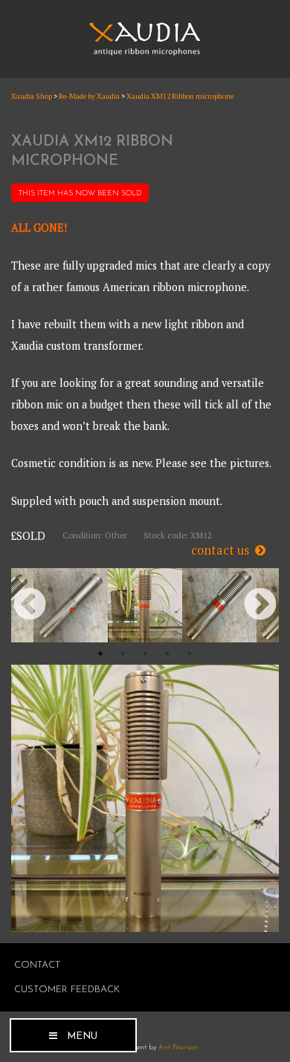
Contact (37, 965)
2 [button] (122, 653)
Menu (82, 1036)
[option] (70, 605)
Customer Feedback (67, 989)
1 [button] (100, 653)
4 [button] (167, 653)
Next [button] (260, 605)
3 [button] (145, 653)
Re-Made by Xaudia (89, 96)
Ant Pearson (178, 1047)
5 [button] (189, 653)
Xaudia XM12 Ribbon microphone (179, 96)
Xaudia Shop (31, 96)
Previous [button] (29, 605)
